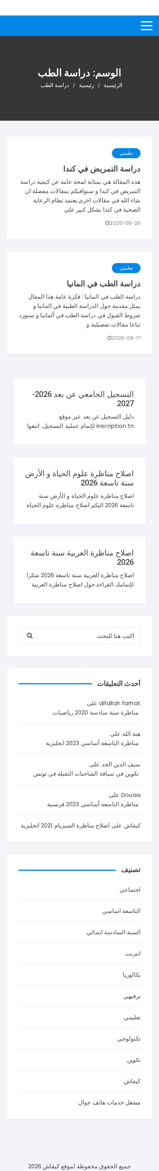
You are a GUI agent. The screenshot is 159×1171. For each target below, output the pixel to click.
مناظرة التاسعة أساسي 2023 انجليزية (92, 743)
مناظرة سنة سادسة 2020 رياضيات (96, 712)
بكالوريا (131, 975)
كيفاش (132, 1081)
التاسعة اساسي (121, 911)
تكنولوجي (128, 1038)
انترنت (132, 953)
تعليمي (126, 153)
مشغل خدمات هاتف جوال (109, 1102)
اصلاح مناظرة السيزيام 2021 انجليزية (65, 825)
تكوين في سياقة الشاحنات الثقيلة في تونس (86, 773)
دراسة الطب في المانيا (103, 283)
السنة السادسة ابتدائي (113, 932)
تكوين (133, 1060)
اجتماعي (130, 890)
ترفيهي (131, 996)
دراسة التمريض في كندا (101, 168)
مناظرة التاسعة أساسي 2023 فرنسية (93, 804)
